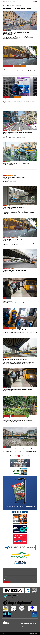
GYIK (22, 626)
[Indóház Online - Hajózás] (14, 1)
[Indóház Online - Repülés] (8, 1)
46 (30, 455)
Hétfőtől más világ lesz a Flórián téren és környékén (14, 270)
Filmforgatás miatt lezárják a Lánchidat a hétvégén (14, 177)
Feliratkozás (7, 581)
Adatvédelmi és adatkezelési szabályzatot (13, 579)
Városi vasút (8, 30)
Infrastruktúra (9, 205)
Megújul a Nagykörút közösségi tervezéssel (13, 239)
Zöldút (5, 161)
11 (24, 455)
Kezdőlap (4, 5)
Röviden (15, 175)
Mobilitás (19, 130)
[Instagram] (36, 633)
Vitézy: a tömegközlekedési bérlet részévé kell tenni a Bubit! (16, 163)
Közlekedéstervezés (14, 130)
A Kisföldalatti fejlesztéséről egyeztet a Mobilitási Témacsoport (17, 389)
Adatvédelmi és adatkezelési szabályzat (28, 623)
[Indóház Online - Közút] (10, 1)
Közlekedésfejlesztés (7, 130)
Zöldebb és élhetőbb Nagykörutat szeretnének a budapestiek (16, 68)
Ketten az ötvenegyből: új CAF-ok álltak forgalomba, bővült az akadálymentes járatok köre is (17, 33)
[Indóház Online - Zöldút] (13, 1)
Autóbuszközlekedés (10, 175)
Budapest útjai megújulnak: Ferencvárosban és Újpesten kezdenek (17, 132)
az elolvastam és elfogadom (17, 579)
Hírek (8, 5)
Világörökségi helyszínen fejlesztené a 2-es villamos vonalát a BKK (18, 448)
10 (22, 455)
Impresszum (23, 625)
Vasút (4, 30)
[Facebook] (35, 633)
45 (28, 455)
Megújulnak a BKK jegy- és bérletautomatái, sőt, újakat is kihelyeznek (18, 99)
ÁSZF (22, 622)
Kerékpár (8, 161)
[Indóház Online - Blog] (11, 1)
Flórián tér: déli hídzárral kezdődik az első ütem (13, 207)
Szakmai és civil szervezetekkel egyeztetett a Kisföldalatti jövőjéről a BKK (19, 300)
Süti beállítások (31, 633)
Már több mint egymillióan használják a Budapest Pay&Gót (16, 329)
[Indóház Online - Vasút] (6, 1)
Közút (4, 175)
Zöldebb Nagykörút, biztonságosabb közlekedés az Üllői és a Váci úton (18, 418)
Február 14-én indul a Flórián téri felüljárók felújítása (15, 359)
